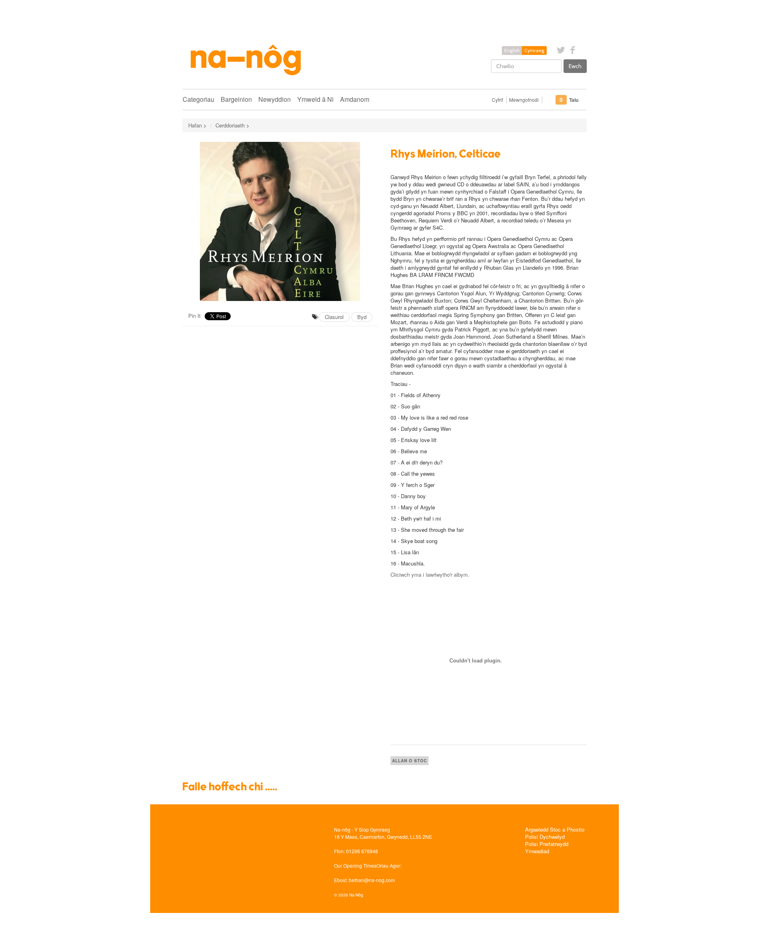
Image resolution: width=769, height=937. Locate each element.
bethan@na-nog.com (372, 879)
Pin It (194, 315)
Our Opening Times (355, 865)
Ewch (575, 66)
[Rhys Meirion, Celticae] (280, 221)
